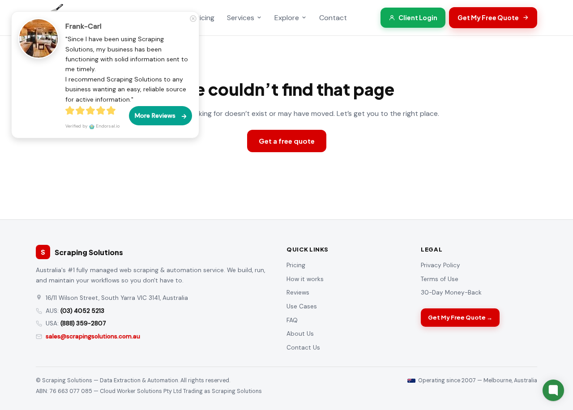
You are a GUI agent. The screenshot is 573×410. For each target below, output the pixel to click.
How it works (305, 279)
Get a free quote (287, 141)
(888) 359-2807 (83, 323)
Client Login (417, 17)
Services (240, 17)
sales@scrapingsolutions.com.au (93, 336)
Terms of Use (439, 279)
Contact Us (303, 347)
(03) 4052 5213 (82, 311)
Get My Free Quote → (460, 317)
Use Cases (301, 306)
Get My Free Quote (488, 17)
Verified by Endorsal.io (92, 126)
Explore (286, 17)
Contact (333, 17)
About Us (300, 333)
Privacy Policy (440, 265)
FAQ (292, 320)
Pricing (203, 17)
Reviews (297, 292)
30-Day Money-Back (451, 292)
